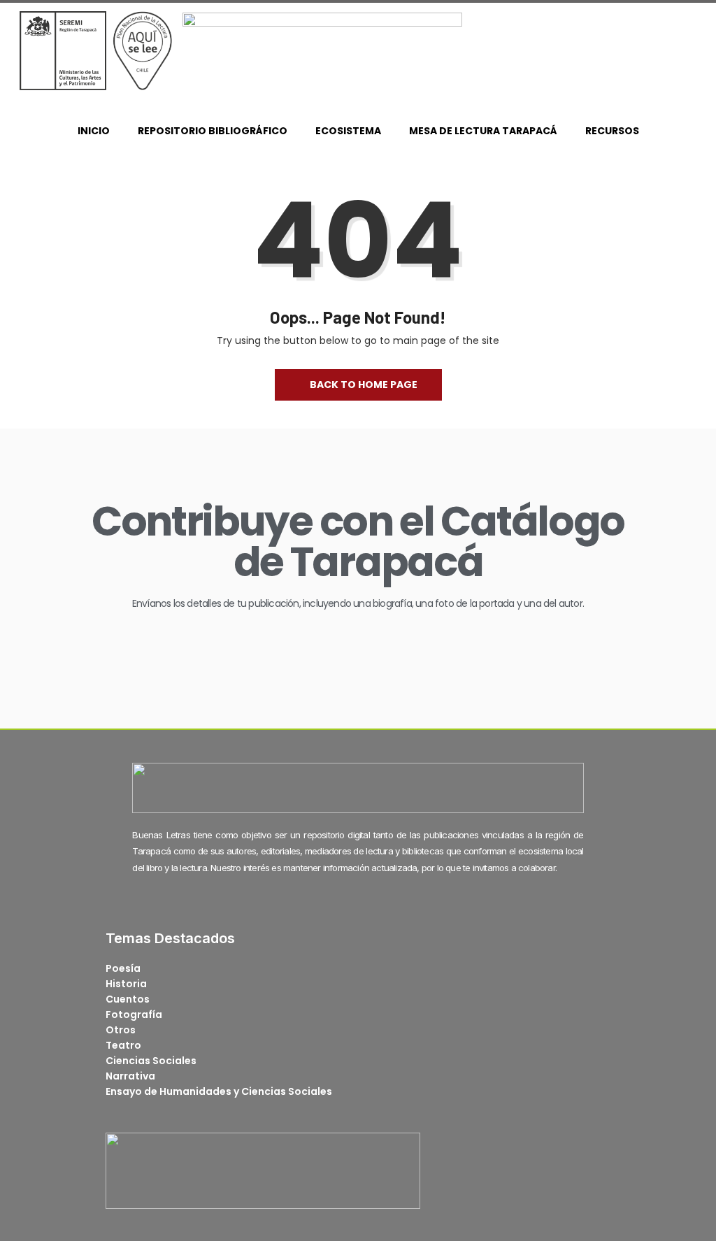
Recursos (612, 131)
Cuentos (128, 999)
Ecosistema (348, 131)
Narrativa (130, 1076)
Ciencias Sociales (151, 1061)
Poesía (123, 968)
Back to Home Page (363, 385)
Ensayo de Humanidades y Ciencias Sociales (219, 1091)
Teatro (123, 1045)
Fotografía (134, 1014)
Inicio (94, 131)
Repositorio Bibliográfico (212, 131)
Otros (121, 1030)
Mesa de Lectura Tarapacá (483, 131)
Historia (126, 984)
